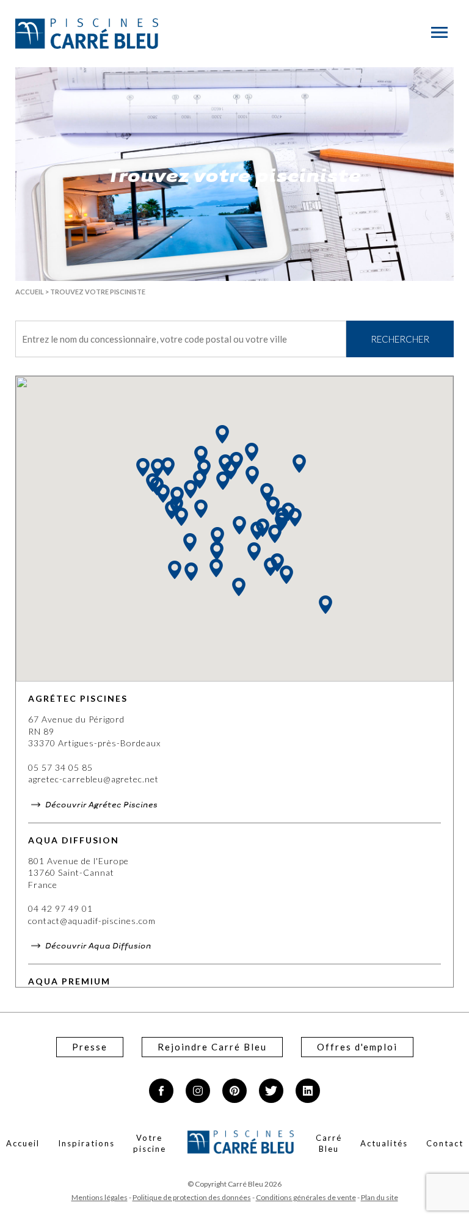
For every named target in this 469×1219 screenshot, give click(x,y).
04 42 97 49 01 (60, 908)
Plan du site (379, 1197)
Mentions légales (99, 1197)
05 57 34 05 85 (60, 767)
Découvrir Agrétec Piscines (100, 804)
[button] (190, 542)
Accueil (29, 292)
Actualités (384, 1143)
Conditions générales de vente (306, 1197)
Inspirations (86, 1143)
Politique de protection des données (192, 1197)
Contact (445, 1143)
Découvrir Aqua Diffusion (97, 945)
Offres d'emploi (357, 1046)
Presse (89, 1046)
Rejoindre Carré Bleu (212, 1046)
